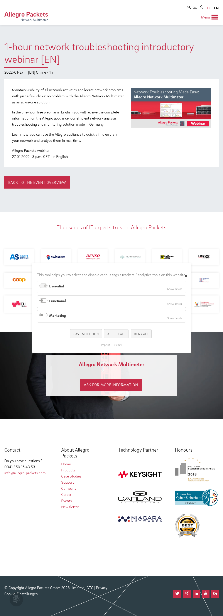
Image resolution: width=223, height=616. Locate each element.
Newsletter (70, 507)
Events (66, 500)
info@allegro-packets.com (25, 473)
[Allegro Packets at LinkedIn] (197, 594)
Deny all (141, 334)
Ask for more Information (111, 384)
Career (66, 494)
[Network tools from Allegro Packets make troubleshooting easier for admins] (26, 16)
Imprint (78, 587)
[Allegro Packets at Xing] (187, 594)
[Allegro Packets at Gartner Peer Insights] (215, 594)
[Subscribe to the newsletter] (195, 8)
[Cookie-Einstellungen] (16, 599)
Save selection (86, 334)
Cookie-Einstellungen (21, 593)
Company (68, 488)
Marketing (57, 315)
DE (209, 8)
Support (67, 482)
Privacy (102, 587)
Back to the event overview (37, 182)
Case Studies (71, 476)
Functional (57, 300)
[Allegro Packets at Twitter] (177, 594)
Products (68, 470)
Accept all (116, 334)
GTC (89, 587)
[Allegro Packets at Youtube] (205, 594)
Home (66, 464)
